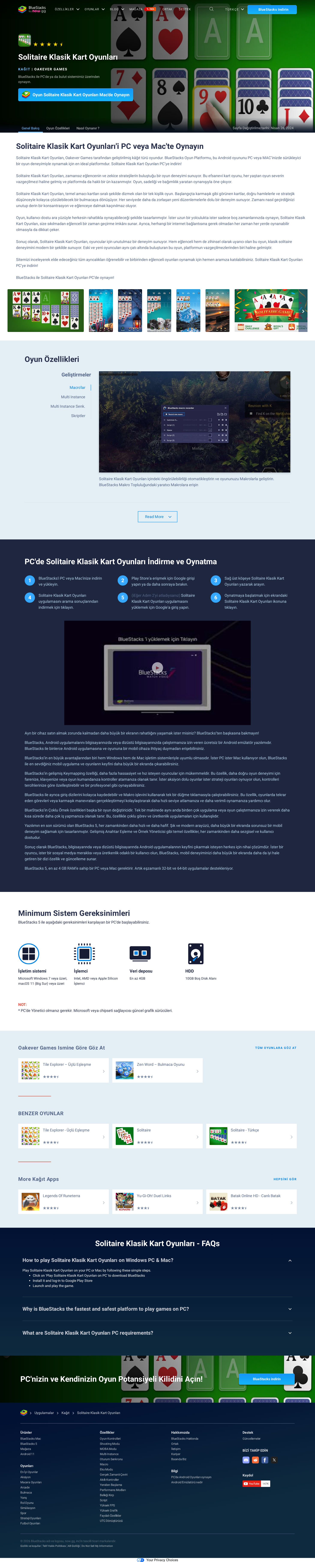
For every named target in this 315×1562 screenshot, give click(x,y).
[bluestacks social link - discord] (246, 1460)
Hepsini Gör (285, 1179)
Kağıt (24, 69)
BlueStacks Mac (30, 1438)
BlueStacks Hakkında (184, 1438)
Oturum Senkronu (111, 1459)
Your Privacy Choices (162, 1560)
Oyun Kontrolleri (110, 1438)
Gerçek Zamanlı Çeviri (114, 1474)
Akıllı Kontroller (109, 1479)
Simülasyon (27, 1508)
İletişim (175, 1449)
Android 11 (27, 1454)
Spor (23, 1513)
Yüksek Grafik (108, 1510)
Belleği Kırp (107, 1495)
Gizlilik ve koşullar (30, 1545)
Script (103, 1500)
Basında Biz (178, 1459)
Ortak (167, 9)
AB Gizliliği (74, 1545)
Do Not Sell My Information (97, 1545)
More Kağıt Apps (38, 1179)
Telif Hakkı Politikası (54, 1545)
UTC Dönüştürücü (111, 1520)
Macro (104, 1464)
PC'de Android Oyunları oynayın (191, 1477)
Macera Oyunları (31, 1482)
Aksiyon (25, 1477)
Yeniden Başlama (111, 1484)
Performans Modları (113, 1490)
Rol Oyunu (27, 1502)
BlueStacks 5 (28, 1443)
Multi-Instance (109, 1454)
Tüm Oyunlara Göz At (276, 1048)
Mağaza (142, 9)
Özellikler (64, 9)
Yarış (23, 1497)
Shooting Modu (110, 1443)
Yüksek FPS (107, 1505)
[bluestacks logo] (32, 9)
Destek (185, 9)
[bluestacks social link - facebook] (264, 1460)
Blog (114, 9)
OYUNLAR (92, 9)
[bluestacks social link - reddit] (255, 1460)
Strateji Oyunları (30, 1518)
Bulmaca (26, 1492)
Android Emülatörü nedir (186, 1482)
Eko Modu (106, 1469)
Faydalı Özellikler (110, 1515)
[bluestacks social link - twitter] (274, 1460)
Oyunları (26, 1466)
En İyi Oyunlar (29, 1472)
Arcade (25, 1487)
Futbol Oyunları (30, 1523)
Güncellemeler (252, 1438)
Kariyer (175, 1454)
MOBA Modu (108, 1449)
